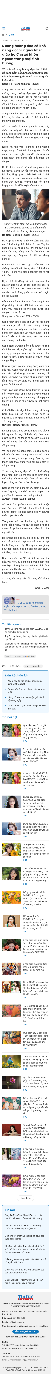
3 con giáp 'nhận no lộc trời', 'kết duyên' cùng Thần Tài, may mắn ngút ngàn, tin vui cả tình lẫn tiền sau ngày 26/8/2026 (36, 755)
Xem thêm (25, 1198)
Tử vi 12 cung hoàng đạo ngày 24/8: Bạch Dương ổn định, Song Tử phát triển (25, 606)
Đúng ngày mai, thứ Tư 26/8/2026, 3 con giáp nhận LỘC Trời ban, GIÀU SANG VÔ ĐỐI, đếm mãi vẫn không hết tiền (35, 898)
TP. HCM (6, 1353)
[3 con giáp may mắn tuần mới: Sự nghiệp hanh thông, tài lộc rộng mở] (11, 969)
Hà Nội (5, 1342)
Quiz (11, 34)
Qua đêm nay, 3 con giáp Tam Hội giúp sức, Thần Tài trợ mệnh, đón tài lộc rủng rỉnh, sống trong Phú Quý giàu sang (35, 731)
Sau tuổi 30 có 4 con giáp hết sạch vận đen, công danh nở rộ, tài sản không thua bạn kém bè (26, 647)
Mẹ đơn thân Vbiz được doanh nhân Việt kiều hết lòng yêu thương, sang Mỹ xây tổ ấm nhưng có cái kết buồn (25, 1249)
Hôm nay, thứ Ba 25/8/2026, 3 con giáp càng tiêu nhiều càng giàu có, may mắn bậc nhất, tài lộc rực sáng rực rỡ (35, 922)
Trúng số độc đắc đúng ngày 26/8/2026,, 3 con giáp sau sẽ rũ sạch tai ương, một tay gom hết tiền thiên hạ (36, 850)
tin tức (21, 681)
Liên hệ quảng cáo (25, 1331)
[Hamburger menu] (3, 28)
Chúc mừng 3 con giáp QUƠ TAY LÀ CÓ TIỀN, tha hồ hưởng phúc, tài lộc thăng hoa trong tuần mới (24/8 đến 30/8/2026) (35, 1182)
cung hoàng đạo (33, 666)
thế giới (22, 705)
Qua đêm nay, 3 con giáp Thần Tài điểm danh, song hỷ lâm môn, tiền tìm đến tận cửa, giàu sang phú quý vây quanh (35, 1039)
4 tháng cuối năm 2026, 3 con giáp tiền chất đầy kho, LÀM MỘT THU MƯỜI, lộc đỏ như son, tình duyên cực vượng (36, 779)
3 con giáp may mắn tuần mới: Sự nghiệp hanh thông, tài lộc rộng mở (35, 967)
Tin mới (10, 1210)
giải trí (38, 697)
